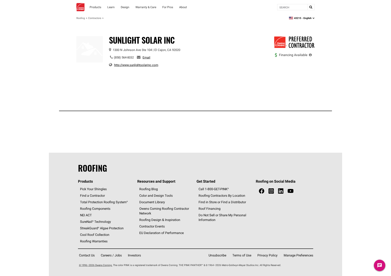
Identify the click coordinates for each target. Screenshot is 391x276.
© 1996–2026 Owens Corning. (95, 265)
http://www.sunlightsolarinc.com (136, 65)
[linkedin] (281, 191)
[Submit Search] (311, 7)
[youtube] (290, 191)
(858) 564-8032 (124, 57)
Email (146, 57)
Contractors (94, 18)
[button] (310, 54)
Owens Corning (80, 7)
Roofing (80, 18)
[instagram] (271, 191)
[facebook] (261, 191)
